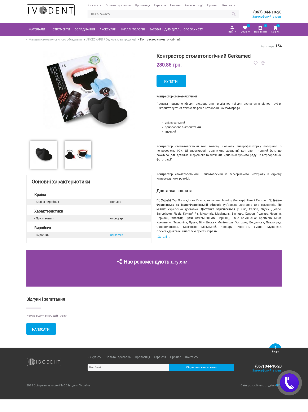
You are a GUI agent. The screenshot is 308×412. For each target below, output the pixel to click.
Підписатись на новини (201, 367)
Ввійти (232, 31)
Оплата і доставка (118, 5)
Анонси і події (194, 5)
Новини (175, 5)
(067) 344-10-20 (267, 12)
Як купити (94, 5)
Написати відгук (40, 331)
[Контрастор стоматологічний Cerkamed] (89, 134)
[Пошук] (234, 14)
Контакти (229, 5)
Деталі (162, 236)
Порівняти (260, 28)
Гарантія (160, 5)
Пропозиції (142, 5)
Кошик (275, 28)
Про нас (212, 5)
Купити (170, 81)
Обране (245, 28)
